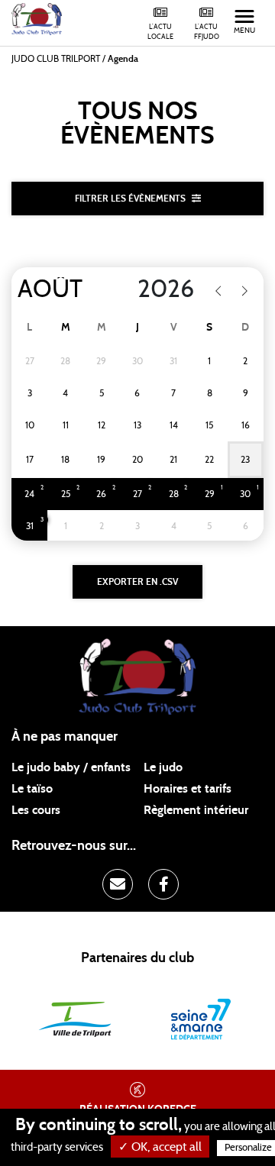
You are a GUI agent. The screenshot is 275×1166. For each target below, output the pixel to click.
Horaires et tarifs (187, 789)
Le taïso (32, 789)
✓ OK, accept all (160, 1147)
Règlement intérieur (196, 810)
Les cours (35, 810)
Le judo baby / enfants (71, 767)
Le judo (163, 767)
